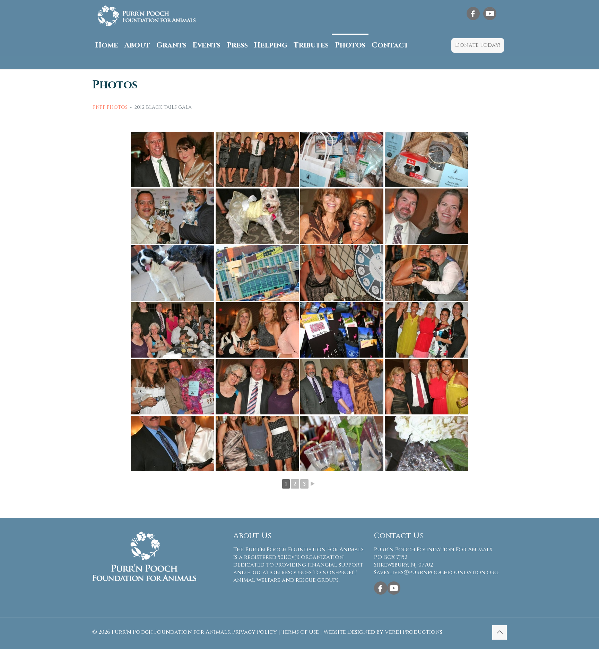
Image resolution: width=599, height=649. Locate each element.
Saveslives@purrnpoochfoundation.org (436, 572)
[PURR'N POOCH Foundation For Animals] (146, 16)
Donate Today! (477, 45)
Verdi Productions (413, 632)
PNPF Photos (110, 107)
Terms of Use (300, 632)
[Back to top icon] (499, 632)
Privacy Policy (254, 632)
